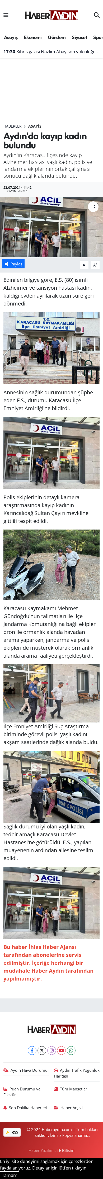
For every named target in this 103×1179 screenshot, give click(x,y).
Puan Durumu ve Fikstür (22, 1091)
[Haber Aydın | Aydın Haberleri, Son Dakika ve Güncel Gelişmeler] (51, 14)
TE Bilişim (65, 1150)
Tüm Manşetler (73, 1088)
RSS (14, 1132)
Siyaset (79, 37)
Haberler (12, 126)
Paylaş (16, 263)
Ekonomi (33, 37)
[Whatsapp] (71, 1050)
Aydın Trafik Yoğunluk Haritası (77, 1073)
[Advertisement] (51, 93)
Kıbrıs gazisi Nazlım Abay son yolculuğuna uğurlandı (51, 51)
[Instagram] (51, 1050)
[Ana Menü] (5, 15)
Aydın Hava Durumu (29, 1070)
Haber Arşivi (71, 1107)
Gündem (56, 37)
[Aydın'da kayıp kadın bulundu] (51, 227)
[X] (42, 1050)
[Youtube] (61, 1050)
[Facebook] (32, 1050)
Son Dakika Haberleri (28, 1107)
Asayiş (10, 37)
